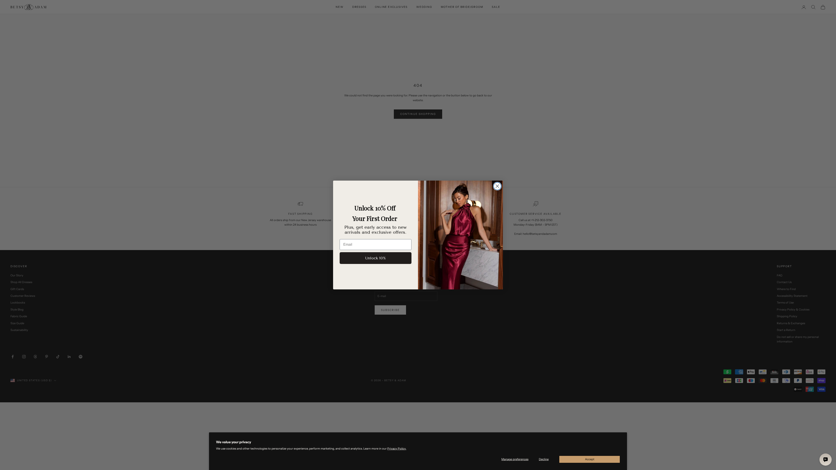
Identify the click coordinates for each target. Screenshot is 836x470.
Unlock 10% (375, 258)
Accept (589, 459)
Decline (544, 459)
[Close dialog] (497, 186)
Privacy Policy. (396, 448)
